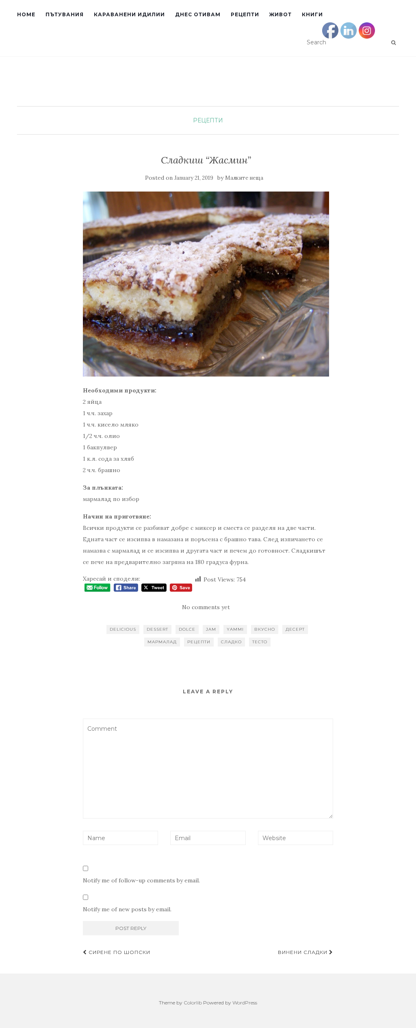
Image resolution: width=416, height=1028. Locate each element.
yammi (235, 629)
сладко (231, 642)
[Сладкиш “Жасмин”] (206, 284)
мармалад (162, 642)
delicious (123, 629)
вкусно (264, 629)
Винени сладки (303, 952)
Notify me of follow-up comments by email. (141, 880)
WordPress (244, 1003)
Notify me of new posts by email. (127, 909)
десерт (295, 629)
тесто (259, 642)
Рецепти (245, 14)
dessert (157, 629)
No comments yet (206, 607)
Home (26, 14)
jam (211, 629)
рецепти (198, 642)
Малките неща (244, 177)
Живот (280, 14)
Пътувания (65, 14)
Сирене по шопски (118, 952)
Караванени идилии (129, 14)
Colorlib (193, 1003)
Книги (312, 14)
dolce (187, 629)
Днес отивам (198, 14)
